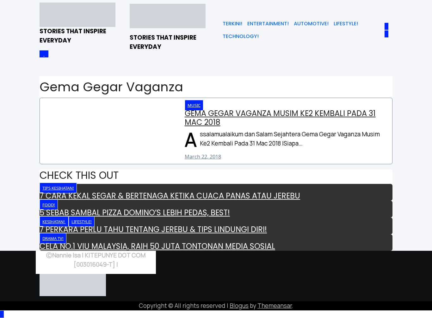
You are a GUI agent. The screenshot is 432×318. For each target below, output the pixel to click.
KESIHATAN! (54, 221)
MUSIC (194, 105)
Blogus (239, 306)
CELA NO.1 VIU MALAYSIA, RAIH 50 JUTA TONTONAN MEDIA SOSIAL (157, 246)
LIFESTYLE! (346, 23)
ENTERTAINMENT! (268, 23)
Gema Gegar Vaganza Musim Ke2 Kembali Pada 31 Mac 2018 (280, 118)
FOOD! (48, 205)
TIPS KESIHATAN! (58, 188)
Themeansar (274, 306)
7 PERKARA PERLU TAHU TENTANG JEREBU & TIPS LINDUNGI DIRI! (153, 229)
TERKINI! (232, 23)
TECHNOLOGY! (241, 36)
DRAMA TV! (53, 238)
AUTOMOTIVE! (311, 23)
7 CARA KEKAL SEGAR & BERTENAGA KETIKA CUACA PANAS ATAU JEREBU (170, 196)
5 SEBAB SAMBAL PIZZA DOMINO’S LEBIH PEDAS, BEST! (135, 212)
